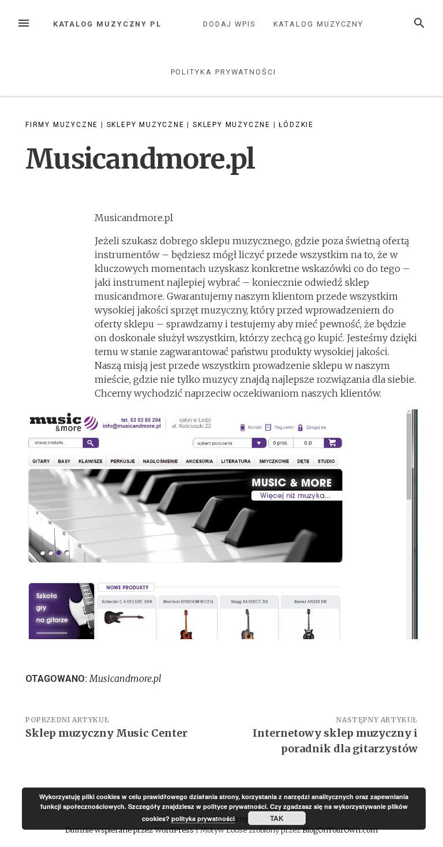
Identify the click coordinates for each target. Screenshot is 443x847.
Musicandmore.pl (125, 678)
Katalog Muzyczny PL (107, 24)
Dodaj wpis (229, 24)
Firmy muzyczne (61, 125)
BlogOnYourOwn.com (340, 829)
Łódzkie (296, 125)
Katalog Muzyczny (318, 24)
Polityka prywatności (223, 72)
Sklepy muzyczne (146, 125)
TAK (277, 818)
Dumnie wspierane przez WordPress (130, 829)
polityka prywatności (203, 818)
